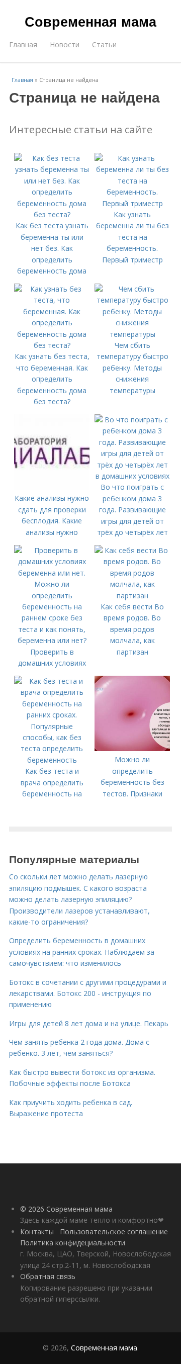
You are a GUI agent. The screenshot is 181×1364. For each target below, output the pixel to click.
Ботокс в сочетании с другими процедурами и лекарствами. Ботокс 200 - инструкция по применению (87, 993)
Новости (64, 44)
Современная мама (90, 21)
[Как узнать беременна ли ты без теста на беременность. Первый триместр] (132, 203)
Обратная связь (47, 1276)
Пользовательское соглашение (114, 1231)
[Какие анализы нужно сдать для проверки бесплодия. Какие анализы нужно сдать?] (51, 487)
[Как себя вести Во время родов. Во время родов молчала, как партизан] (132, 595)
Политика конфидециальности (72, 1242)
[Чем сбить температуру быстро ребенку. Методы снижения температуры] (132, 334)
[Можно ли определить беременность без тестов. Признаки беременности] (132, 748)
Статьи (104, 44)
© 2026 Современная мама (66, 1209)
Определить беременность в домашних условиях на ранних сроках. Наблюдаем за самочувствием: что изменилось (81, 952)
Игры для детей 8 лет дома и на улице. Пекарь (88, 1023)
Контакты (37, 1231)
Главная (23, 44)
